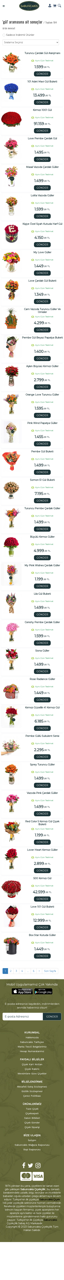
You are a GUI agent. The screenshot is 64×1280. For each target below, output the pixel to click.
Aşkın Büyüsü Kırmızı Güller (42, 366)
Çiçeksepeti (32, 1113)
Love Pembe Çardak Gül (42, 138)
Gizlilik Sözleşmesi (32, 1091)
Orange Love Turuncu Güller (42, 394)
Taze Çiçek (32, 1108)
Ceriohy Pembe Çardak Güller (42, 622)
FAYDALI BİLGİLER (32, 1059)
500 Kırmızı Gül (42, 878)
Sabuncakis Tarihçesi (32, 1042)
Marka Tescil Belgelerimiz (32, 1046)
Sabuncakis (50, 1219)
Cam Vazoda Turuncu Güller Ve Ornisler (42, 310)
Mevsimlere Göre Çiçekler (32, 1073)
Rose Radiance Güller (42, 679)
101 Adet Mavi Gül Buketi (42, 81)
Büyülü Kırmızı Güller (42, 536)
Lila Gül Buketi (42, 593)
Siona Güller (42, 650)
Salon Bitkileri (32, 1118)
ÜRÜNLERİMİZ (32, 1104)
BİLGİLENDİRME (32, 1081)
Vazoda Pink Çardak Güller (42, 793)
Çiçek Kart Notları (32, 1064)
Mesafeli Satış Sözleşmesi (32, 1086)
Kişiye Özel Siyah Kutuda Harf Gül (42, 223)
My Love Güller (42, 252)
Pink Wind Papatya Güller (42, 423)
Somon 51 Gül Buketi (42, 480)
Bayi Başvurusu (32, 1149)
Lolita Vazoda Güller (42, 195)
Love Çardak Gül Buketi (42, 280)
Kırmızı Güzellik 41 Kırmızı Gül (42, 707)
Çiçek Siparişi (32, 1127)
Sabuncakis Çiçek (49, 1199)
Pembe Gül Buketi (42, 451)
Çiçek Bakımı (32, 1069)
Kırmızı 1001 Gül (42, 110)
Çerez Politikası (32, 1095)
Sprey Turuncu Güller (42, 764)
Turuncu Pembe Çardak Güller (42, 508)
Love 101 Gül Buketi (42, 906)
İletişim (32, 1140)
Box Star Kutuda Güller (42, 935)
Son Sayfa (50, 971)
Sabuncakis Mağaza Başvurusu (32, 1144)
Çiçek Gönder (32, 1122)
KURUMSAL (32, 1032)
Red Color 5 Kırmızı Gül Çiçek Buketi (42, 823)
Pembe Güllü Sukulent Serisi (42, 736)
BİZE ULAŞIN (32, 1135)
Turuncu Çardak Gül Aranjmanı (42, 53)
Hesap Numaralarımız (32, 1051)
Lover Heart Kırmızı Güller (42, 849)
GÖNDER (42, 73)
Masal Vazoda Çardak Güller (42, 167)
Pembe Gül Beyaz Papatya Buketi (42, 337)
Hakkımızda (32, 1037)
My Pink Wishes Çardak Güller (42, 565)
